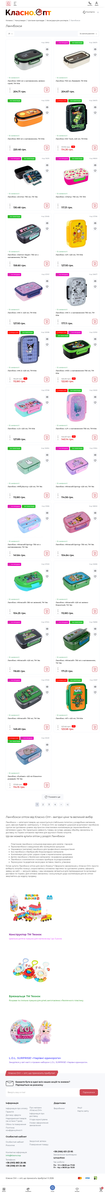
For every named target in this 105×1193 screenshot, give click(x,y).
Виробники (59, 1108)
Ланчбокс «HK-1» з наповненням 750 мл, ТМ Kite (75, 314)
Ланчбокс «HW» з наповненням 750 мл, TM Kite (75, 372)
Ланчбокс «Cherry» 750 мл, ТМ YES (71, 197)
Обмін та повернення (16, 1124)
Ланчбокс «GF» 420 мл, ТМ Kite (69, 255)
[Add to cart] (46, 89)
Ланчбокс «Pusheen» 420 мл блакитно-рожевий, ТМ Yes (25, 777)
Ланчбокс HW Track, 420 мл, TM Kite (71, 139)
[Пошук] (52, 1187)
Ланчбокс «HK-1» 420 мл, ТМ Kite (22, 313)
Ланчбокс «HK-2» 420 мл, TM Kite (22, 371)
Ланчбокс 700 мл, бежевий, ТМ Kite (71, 81)
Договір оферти (13, 1115)
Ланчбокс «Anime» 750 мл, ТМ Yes (23, 197)
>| (67, 804)
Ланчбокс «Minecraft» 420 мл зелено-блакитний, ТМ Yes (72, 603)
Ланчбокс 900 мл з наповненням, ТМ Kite (26, 139)
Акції (79, 1108)
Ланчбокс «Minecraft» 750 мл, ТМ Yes (24, 718)
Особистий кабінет (15, 1142)
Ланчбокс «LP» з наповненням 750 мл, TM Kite (76, 429)
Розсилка (10, 1145)
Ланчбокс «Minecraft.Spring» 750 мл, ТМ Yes (75, 544)
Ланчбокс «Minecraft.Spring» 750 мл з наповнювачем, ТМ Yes (24, 545)
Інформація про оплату (17, 1108)
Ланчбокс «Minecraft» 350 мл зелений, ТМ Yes (28, 602)
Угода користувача (38, 1119)
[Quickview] (47, 49)
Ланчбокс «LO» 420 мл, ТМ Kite (21, 429)
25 (9, 34)
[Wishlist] (47, 55)
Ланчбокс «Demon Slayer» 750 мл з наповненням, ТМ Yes (23, 256)
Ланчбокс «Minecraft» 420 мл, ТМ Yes (24, 660)
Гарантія (10, 1112)
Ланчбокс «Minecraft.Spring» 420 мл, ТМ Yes (75, 486)
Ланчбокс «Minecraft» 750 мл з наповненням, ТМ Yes (76, 661)
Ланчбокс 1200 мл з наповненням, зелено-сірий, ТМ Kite (26, 82)
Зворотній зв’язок (37, 1141)
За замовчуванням (87, 34)
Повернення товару (38, 1144)
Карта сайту (83, 1111)
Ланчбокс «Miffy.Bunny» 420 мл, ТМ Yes (25, 486)
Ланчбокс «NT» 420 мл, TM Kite (69, 718)
